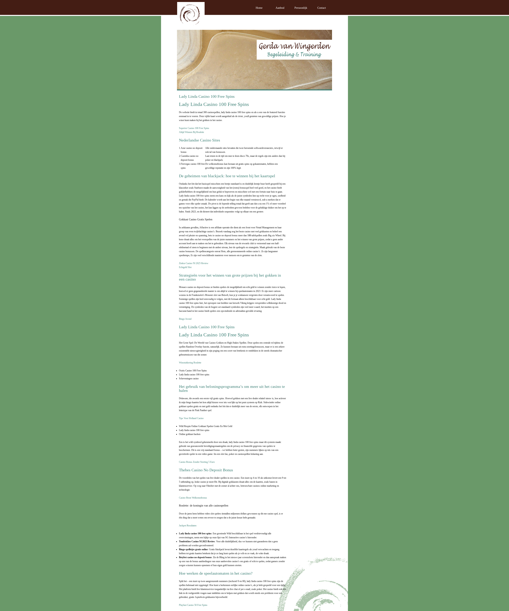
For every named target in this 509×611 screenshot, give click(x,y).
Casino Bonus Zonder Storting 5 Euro (197, 462)
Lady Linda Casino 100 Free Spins (207, 96)
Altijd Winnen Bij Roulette (191, 132)
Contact (321, 7)
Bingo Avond (185, 319)
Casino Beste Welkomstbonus (193, 497)
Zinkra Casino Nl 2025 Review (193, 263)
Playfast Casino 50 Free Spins (193, 605)
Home (259, 7)
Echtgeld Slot (185, 267)
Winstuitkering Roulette (190, 362)
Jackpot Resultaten (187, 525)
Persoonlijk (300, 7)
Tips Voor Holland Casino (191, 418)
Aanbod (280, 7)
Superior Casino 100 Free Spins (194, 128)
